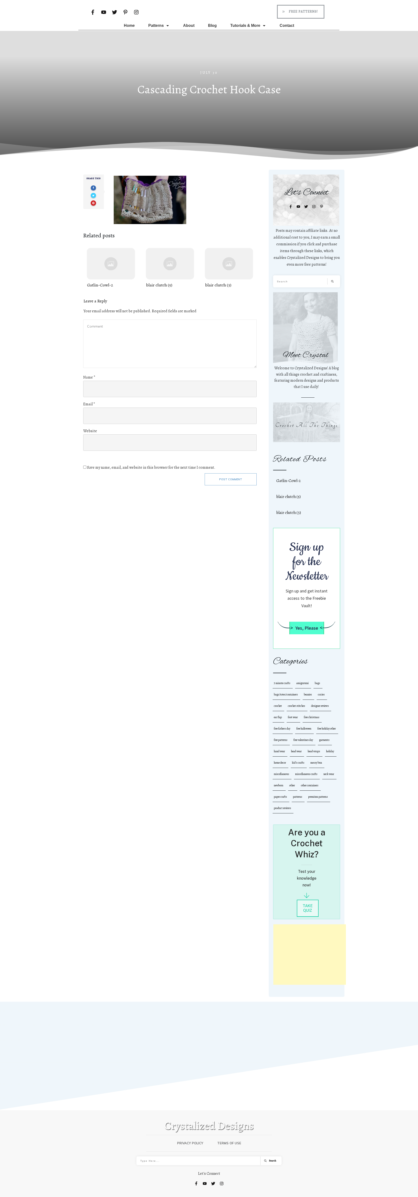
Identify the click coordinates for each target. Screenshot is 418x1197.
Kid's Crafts (298, 763)
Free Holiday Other (326, 728)
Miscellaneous (281, 774)
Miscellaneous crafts (306, 774)
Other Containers (309, 785)
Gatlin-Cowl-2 (111, 268)
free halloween (303, 728)
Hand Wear (279, 751)
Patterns (297, 797)
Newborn (278, 785)
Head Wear (296, 751)
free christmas (311, 717)
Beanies (308, 694)
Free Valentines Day (303, 740)
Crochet (278, 706)
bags (317, 683)
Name (89, 377)
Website (90, 431)
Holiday (330, 751)
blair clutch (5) (170, 268)
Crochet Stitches (296, 706)
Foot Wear (293, 717)
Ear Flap (278, 717)
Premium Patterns (318, 797)
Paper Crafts (280, 797)
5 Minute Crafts (282, 683)
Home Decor (280, 763)
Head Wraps (314, 751)
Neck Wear (328, 774)
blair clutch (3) (229, 268)
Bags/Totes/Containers (286, 694)
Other (292, 785)
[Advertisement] (309, 954)
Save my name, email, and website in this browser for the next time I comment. (151, 467)
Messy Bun (316, 763)
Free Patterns (280, 740)
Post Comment (230, 479)
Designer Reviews (320, 706)
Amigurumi (302, 683)
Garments (324, 740)
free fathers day (282, 728)
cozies (321, 694)
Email (89, 404)
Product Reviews (282, 808)
